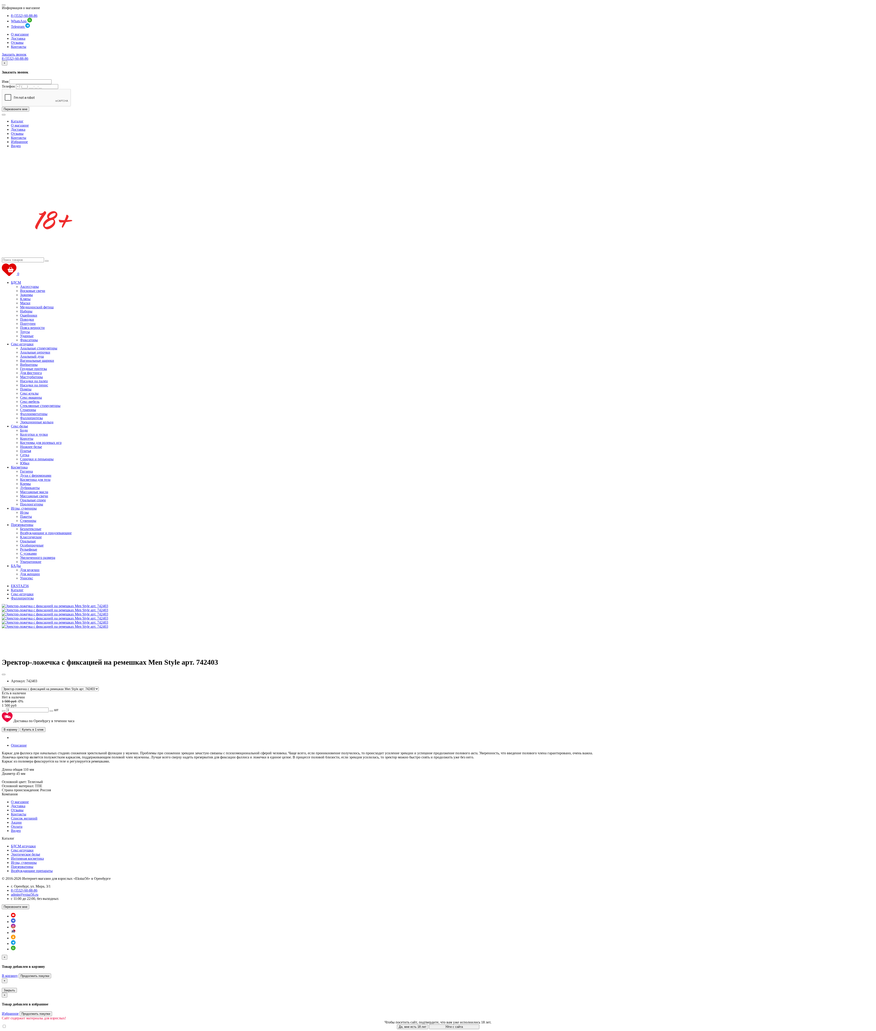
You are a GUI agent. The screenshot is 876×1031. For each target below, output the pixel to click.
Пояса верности (32, 328)
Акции (16, 822)
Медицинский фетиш (37, 307)
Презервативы (22, 525)
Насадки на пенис (34, 385)
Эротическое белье (25, 854)
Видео (16, 146)
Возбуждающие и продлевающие (46, 533)
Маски (25, 303)
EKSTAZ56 (20, 586)
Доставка (18, 38)
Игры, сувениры (24, 508)
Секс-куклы (29, 393)
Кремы (25, 484)
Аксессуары (29, 287)
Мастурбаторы (31, 377)
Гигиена (26, 471)
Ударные (27, 336)
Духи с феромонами (35, 475)
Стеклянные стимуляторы (40, 406)
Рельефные (28, 549)
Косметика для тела (35, 480)
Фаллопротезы (31, 418)
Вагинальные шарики (37, 360)
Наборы (26, 311)
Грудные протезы (33, 369)
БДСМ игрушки (23, 846)
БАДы (16, 566)
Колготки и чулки (34, 434)
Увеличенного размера (37, 558)
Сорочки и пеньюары (37, 459)
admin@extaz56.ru (24, 894)
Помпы (25, 389)
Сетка (24, 455)
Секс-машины (31, 397)
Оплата (16, 826)
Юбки (24, 463)
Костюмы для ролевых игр (41, 443)
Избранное (19, 142)
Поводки (27, 319)
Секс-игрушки (22, 344)
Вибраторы (29, 365)
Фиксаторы (29, 340)
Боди (24, 430)
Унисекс (26, 578)
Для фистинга (31, 373)
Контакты (18, 47)
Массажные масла (34, 492)
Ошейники (28, 315)
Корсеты (26, 438)
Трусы (25, 332)
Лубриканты (30, 488)
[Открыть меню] (3, 5)
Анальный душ (32, 356)
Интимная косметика (27, 858)
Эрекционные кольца (36, 422)
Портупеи (28, 323)
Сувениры (28, 521)
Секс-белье (19, 426)
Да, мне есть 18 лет (412, 1026)
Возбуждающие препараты (32, 871)
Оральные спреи (33, 500)
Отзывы (17, 42)
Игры (24, 512)
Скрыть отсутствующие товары (31, 1026)
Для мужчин (29, 570)
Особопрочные (32, 545)
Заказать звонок (14, 54)
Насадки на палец (34, 381)
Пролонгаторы (31, 504)
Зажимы (26, 295)
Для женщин (30, 574)
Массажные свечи (34, 496)
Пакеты (26, 516)
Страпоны (28, 410)
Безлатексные (30, 529)
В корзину (10, 729)
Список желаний (24, 818)
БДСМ (16, 282)
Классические (31, 537)
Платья (25, 451)
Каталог (17, 121)
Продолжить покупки (35, 976)
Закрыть (9, 990)
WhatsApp (19, 21)
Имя (5, 81)
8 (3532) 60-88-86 (24, 16)
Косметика (19, 467)
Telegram (18, 27)
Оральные (28, 541)
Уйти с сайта (454, 1026)
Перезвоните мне (15, 109)
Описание (19, 745)
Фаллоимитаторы (33, 414)
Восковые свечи (32, 291)
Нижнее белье (31, 447)
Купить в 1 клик (33, 729)
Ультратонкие (30, 562)
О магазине (20, 34)
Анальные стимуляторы (38, 348)
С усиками (28, 553)
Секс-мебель (29, 402)
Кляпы (25, 299)
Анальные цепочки (35, 352)
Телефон (8, 86)
